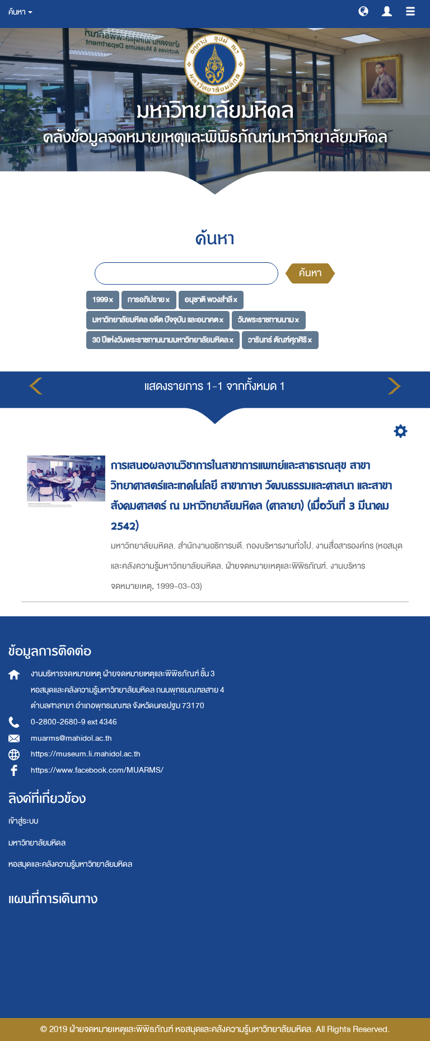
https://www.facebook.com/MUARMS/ (97, 770)
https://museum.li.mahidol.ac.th (86, 754)
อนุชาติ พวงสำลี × (211, 299)
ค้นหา (310, 273)
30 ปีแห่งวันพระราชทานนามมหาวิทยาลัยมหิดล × (162, 339)
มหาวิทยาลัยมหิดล (37, 843)
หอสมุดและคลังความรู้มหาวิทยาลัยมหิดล (70, 864)
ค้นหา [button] (17, 12)
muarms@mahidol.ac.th (71, 738)
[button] (363, 10)
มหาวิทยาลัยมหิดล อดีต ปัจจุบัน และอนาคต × (157, 319)
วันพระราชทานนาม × (268, 319)
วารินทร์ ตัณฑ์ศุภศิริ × (280, 339)
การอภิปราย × (149, 299)
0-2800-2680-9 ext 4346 (74, 722)
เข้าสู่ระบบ (23, 821)
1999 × (102, 299)
